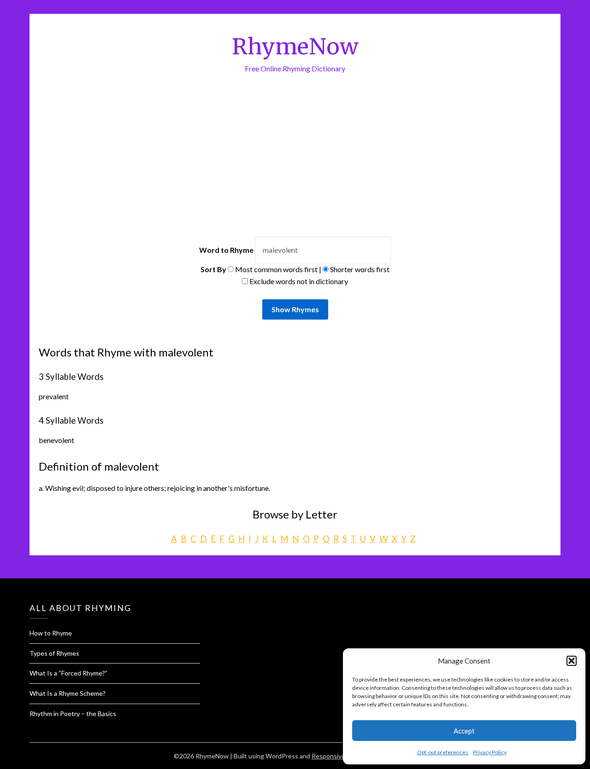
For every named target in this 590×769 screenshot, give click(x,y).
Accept (464, 731)
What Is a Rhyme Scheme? (68, 693)
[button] (571, 660)
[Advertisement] (295, 167)
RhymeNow (295, 46)
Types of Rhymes (54, 653)
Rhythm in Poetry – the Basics (73, 713)
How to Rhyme (51, 633)
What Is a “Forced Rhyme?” (68, 673)
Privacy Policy (490, 752)
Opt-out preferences (442, 752)
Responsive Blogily (339, 756)
